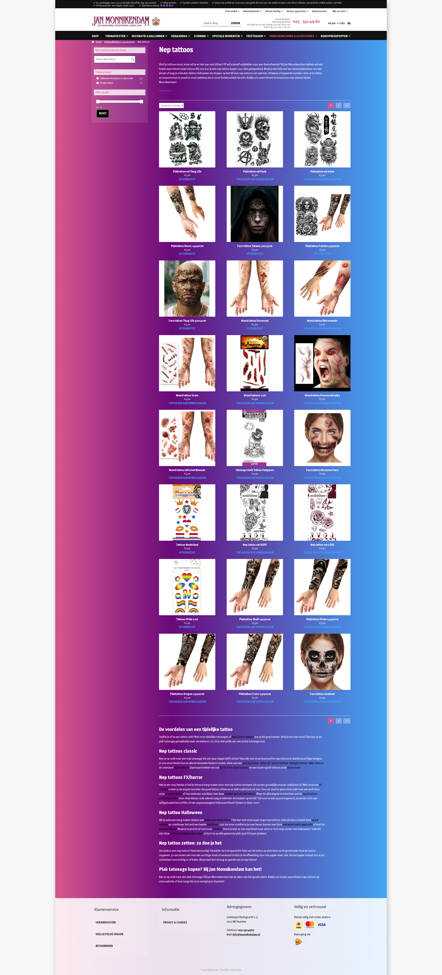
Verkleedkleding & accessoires (291, 36)
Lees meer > (166, 90)
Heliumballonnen (251, 11)
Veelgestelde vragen (109, 934)
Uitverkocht (187, 179)
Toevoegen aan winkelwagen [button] (255, 179)
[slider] (98, 101)
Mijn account (339, 11)
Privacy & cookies (175, 922)
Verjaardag (179, 36)
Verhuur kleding (273, 11)
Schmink (200, 36)
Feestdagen (254, 36)
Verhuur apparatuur (296, 11)
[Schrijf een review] (167, 5)
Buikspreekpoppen (334, 36)
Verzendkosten (106, 922)
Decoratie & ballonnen (148, 36)
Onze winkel (231, 11)
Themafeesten (115, 36)
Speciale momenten (226, 36)
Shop (95, 36)
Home (99, 41)
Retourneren (104, 946)
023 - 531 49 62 (306, 21)
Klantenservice (319, 11)
